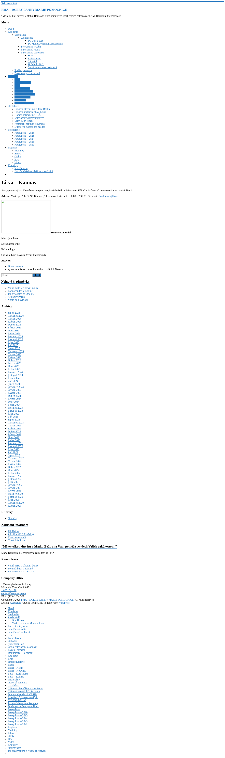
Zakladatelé (27, 37)
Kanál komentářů (17, 537)
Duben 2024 (14, 395)
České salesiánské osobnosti (42, 67)
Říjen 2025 (13, 342)
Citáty (17, 156)
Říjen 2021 (13, 482)
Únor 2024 (13, 401)
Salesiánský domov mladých (29, 117)
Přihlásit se (13, 531)
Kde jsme (13, 76)
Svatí (30, 55)
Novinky (12, 518)
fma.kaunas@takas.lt (109, 196)
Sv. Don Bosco (35, 40)
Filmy (17, 153)
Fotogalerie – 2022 (24, 144)
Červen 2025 (14, 354)
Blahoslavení (34, 58)
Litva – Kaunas (22, 97)
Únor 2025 (13, 366)
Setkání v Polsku (16, 296)
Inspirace (12, 147)
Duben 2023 (14, 431)
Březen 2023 (14, 434)
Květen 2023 (14, 428)
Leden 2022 (14, 473)
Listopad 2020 (15, 496)
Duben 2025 (14, 360)
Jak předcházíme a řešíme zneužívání (33, 171)
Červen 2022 (14, 461)
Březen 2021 (14, 490)
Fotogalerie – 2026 (24, 132)
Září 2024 (13, 381)
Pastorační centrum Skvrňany (29, 123)
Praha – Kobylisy (23, 91)
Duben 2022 (14, 467)
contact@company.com (13, 593)
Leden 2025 (14, 369)
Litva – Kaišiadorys (24, 94)
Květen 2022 (14, 464)
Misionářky (20, 100)
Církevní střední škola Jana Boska (32, 109)
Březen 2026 (14, 327)
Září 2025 (13, 345)
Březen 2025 (14, 363)
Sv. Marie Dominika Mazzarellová (45, 43)
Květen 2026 (14, 321)
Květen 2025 (14, 357)
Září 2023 (13, 416)
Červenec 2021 (16, 485)
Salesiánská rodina (30, 49)
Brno (17, 79)
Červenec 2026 (16, 315)
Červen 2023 (14, 425)
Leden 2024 (14, 404)
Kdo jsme (13, 31)
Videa (17, 162)
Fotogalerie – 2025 (24, 135)
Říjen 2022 (13, 449)
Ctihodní (32, 61)
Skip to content (9, 3)
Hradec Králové (22, 82)
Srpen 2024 (14, 384)
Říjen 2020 (13, 499)
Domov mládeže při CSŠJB (28, 114)
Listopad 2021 (15, 479)
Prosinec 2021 (15, 476)
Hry (16, 159)
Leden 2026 (14, 333)
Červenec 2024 (16, 387)
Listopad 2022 (15, 446)
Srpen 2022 (14, 455)
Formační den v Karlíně (20, 291)
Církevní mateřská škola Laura (30, 112)
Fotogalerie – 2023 (24, 141)
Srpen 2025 (14, 348)
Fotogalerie (14, 129)
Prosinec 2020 (15, 493)
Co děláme (13, 106)
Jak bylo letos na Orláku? (21, 293)
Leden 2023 (14, 440)
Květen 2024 (14, 392)
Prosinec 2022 (15, 443)
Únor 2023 (13, 437)
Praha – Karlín (22, 88)
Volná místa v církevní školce (23, 288)
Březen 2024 (14, 398)
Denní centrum (15, 266)
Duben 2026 (14, 324)
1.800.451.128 (8, 590)
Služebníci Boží (36, 64)
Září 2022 (13, 452)
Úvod (11, 28)
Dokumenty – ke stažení (27, 73)
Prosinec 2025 (15, 336)
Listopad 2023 (15, 410)
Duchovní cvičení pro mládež (29, 126)
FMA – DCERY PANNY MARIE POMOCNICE (34, 9)
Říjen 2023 (13, 413)
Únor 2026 (13, 330)
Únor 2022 (13, 470)
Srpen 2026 (14, 312)
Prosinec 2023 (15, 407)
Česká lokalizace (16, 540)
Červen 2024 (14, 389)
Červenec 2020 (16, 502)
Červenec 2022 (16, 458)
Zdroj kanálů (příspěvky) (21, 534)
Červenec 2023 (16, 422)
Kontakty (13, 165)
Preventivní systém (31, 46)
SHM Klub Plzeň (23, 120)
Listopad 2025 (15, 339)
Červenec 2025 (16, 351)
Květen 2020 (14, 505)
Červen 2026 (14, 318)
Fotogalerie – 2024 (24, 138)
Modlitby (19, 150)
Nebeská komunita (24, 103)
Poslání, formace (23, 70)
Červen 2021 (14, 487)
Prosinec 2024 (15, 372)
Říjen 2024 (13, 378)
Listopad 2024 (15, 375)
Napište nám (21, 168)
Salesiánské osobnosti (32, 52)
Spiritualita (20, 34)
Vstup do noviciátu (18, 299)
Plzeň (17, 85)
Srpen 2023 (14, 419)
